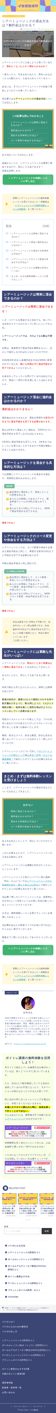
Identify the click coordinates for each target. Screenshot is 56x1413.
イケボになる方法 (16, 1245)
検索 (6, 1226)
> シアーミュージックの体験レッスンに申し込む (28, 179)
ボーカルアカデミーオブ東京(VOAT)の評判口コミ (27, 1268)
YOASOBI (13, 1297)
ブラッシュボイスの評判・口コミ (24, 1290)
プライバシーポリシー (21, 1406)
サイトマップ (37, 1406)
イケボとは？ (8, 1322)
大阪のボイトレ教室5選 (13, 1374)
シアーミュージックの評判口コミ (13, 16)
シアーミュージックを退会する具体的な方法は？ (29, 252)
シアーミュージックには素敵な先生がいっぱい (29, 269)
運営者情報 (7, 1383)
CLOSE (46, 226)
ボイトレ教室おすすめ (19, 1276)
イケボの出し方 (9, 1331)
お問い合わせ (8, 1392)
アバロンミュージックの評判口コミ (25, 1283)
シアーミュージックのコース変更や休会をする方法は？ (29, 261)
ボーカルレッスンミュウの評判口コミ (26, 1259)
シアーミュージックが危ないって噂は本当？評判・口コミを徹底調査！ (27, 755)
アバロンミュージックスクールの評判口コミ (24, 1355)
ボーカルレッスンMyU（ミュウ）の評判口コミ (25, 1345)
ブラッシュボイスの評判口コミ (17, 1360)
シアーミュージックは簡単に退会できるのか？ (29, 235)
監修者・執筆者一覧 (12, 1387)
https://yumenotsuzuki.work (30, 1043)
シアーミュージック (15, 1119)
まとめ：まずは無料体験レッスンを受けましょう (29, 278)
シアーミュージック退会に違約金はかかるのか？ (29, 243)
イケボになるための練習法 (15, 1326)
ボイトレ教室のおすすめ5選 (15, 1369)
